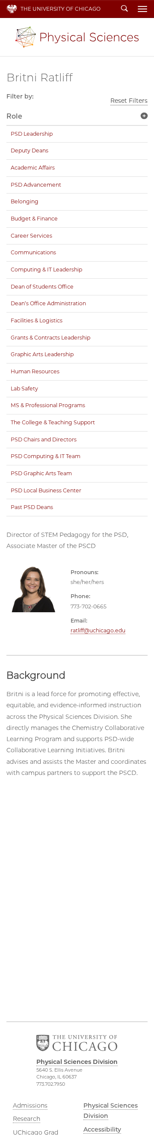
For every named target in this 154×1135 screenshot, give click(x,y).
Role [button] (14, 116)
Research (26, 1119)
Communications (33, 252)
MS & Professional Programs (48, 405)
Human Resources (35, 371)
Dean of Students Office (42, 286)
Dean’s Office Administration (48, 303)
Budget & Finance (34, 218)
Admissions (30, 1105)
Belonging (24, 201)
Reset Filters (129, 100)
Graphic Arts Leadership (42, 354)
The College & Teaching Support (53, 422)
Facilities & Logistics (36, 320)
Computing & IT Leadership (46, 269)
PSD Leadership (32, 134)
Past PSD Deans (32, 507)
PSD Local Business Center (46, 490)
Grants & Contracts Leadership (50, 337)
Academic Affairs (33, 167)
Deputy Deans (29, 150)
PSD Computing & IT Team (45, 456)
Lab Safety (24, 388)
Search (124, 9)
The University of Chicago (61, 9)
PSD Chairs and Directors (44, 439)
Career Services (31, 235)
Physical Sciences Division (77, 37)
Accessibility (102, 1129)
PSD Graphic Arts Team (41, 473)
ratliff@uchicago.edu (98, 630)
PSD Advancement (36, 185)
